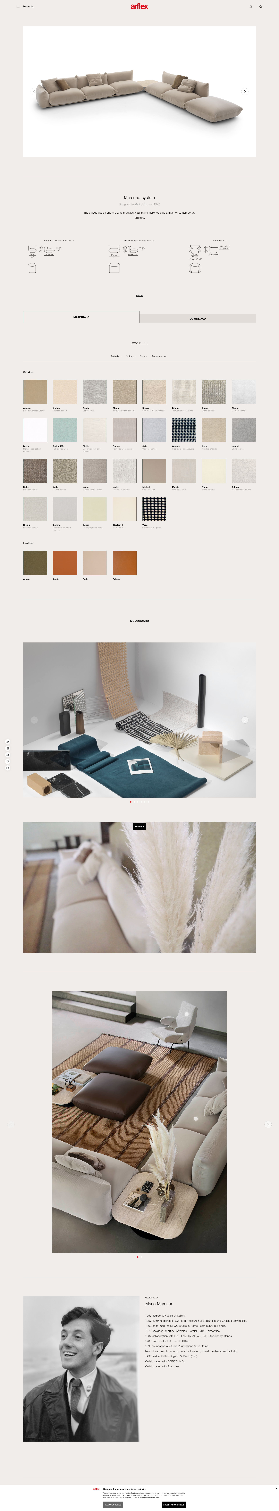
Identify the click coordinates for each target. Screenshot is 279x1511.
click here (175, 1495)
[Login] (250, 6)
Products (28, 6)
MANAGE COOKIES (113, 1505)
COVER (136, 343)
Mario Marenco (144, 204)
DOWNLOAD (197, 318)
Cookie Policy (137, 1497)
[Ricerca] (260, 6)
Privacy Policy (122, 1497)
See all (139, 295)
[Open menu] (18, 6)
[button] (244, 91)
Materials (81, 317)
